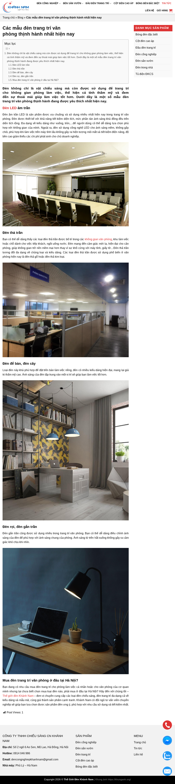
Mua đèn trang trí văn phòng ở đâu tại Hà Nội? (35, 80)
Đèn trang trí (83, 754)
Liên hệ (149, 10)
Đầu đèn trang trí (97, 3)
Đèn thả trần (18, 68)
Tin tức (166, 3)
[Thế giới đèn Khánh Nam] (17, 7)
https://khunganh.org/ (119, 779)
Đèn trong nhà (144, 67)
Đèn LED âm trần (21, 65)
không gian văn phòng (98, 239)
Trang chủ (9, 17)
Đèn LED (10, 108)
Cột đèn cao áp (123, 3)
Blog (20, 17)
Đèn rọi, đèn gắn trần (22, 76)
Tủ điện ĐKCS (144, 74)
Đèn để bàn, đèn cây (22, 72)
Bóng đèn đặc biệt (147, 3)
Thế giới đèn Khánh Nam (18, 695)
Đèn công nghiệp (47, 3)
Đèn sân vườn (72, 3)
